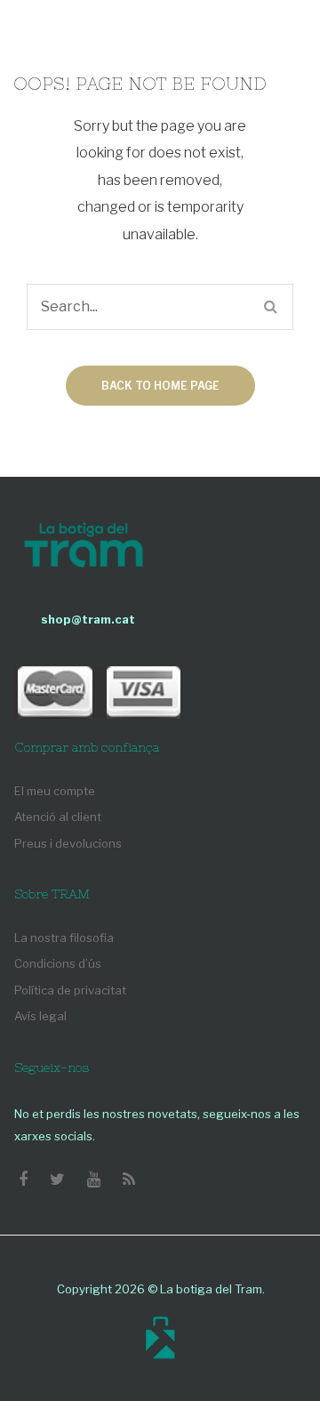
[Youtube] (94, 1179)
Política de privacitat (70, 990)
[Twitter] (57, 1179)
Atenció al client (57, 816)
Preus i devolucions (68, 843)
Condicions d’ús (57, 963)
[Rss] (129, 1179)
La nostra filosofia (64, 937)
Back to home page (160, 385)
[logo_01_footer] (83, 547)
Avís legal (40, 1016)
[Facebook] (23, 1179)
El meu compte (54, 791)
